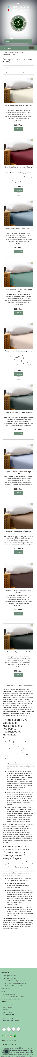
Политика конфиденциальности (12, 996)
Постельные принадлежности (15, 52)
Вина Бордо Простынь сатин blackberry (18, 167)
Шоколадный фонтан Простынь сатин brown (18, 591)
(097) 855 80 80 (10, 976)
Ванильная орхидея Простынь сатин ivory (18, 106)
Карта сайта (5, 1023)
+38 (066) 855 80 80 (20, 10)
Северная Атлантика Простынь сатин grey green (18, 413)
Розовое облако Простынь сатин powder (18, 351)
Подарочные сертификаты (10, 1018)
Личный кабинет (7, 1005)
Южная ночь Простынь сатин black (18, 652)
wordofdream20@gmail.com (14, 981)
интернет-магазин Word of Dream (14, 868)
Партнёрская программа (10, 1020)
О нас (3, 992)
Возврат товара (6, 1012)
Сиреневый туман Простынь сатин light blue (18, 472)
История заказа (6, 1007)
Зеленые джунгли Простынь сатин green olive (18, 290)
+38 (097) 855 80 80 (19, 7)
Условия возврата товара (10, 999)
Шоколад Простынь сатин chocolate (18, 531)
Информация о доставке (10, 994)
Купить (19, 129)
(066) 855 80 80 (10, 978)
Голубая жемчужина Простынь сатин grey (18, 228)
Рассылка (4, 1010)
